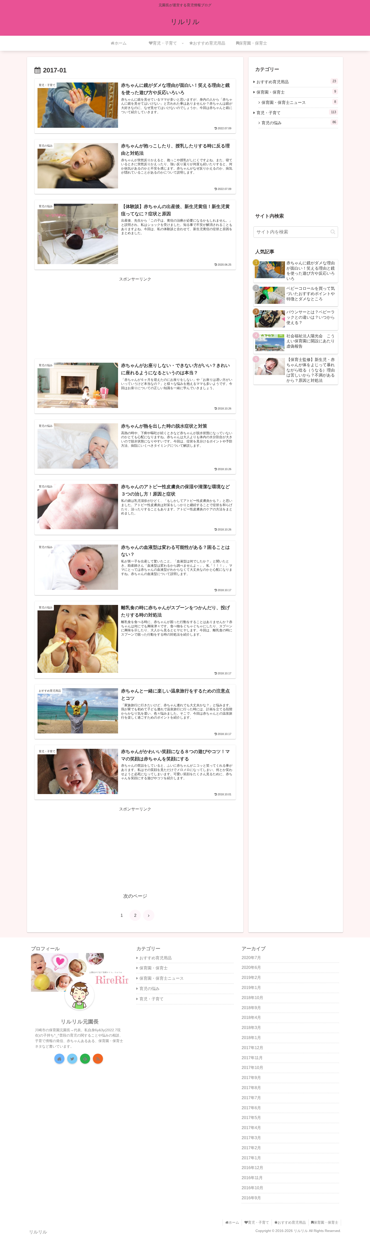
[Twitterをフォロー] (72, 1059)
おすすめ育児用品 (296, 81)
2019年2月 (251, 977)
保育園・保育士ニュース (299, 102)
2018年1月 (251, 1038)
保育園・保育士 (296, 92)
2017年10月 (252, 1067)
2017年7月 (251, 1098)
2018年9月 (251, 1008)
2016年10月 (252, 1188)
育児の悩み (299, 122)
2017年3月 (251, 1138)
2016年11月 (252, 1178)
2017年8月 (251, 1088)
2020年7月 (251, 958)
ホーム (234, 1222)
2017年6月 (251, 1108)
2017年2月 (251, 1148)
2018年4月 (251, 1017)
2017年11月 (252, 1058)
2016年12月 (252, 1168)
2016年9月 (251, 1198)
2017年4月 (251, 1128)
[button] (332, 232)
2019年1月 (251, 987)
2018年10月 (252, 998)
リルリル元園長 (80, 1021)
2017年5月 (251, 1118)
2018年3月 (251, 1027)
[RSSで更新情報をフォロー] (98, 1059)
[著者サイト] (59, 1059)
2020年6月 (251, 967)
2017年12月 (252, 1048)
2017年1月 (251, 1158)
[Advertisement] (135, 318)
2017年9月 (251, 1078)
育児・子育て (296, 112)
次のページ (135, 896)
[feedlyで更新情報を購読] (85, 1059)
